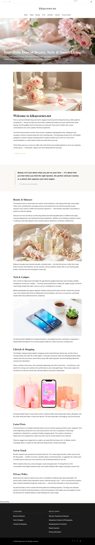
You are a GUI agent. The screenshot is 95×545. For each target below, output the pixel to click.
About (31, 14)
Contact (57, 14)
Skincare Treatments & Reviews (59, 516)
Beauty (38, 14)
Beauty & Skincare (19, 516)
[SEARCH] (90, 1)
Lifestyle (50, 14)
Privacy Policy (66, 14)
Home (26, 14)
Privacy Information (55, 532)
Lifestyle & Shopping (20, 524)
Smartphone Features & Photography (60, 520)
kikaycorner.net (47, 8)
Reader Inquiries (54, 528)
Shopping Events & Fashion (58, 524)
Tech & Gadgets (18, 520)
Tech (43, 14)
